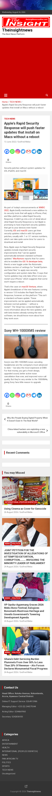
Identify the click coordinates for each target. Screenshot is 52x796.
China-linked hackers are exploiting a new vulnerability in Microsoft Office (26, 430)
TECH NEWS (9, 119)
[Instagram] (17, 149)
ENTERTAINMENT (10, 744)
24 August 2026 (11, 567)
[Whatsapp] (12, 149)
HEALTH (5, 747)
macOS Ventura (29, 286)
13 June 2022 (10, 142)
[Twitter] (23, 149)
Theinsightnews (17, 30)
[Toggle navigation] (5, 95)
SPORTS (6, 766)
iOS (14, 230)
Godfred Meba (24, 142)
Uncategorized (8, 773)
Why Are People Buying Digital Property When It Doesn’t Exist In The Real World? (27, 419)
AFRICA (5, 740)
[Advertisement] (26, 65)
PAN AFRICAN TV (10, 758)
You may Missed (14, 472)
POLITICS (16, 544)
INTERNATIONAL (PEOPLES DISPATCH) (21, 502)
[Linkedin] (39, 149)
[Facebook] (6, 149)
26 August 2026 (11, 512)
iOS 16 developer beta (32, 261)
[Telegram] (33, 149)
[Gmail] (28, 149)
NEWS (7, 544)
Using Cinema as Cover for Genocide (25, 508)
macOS (24, 230)
